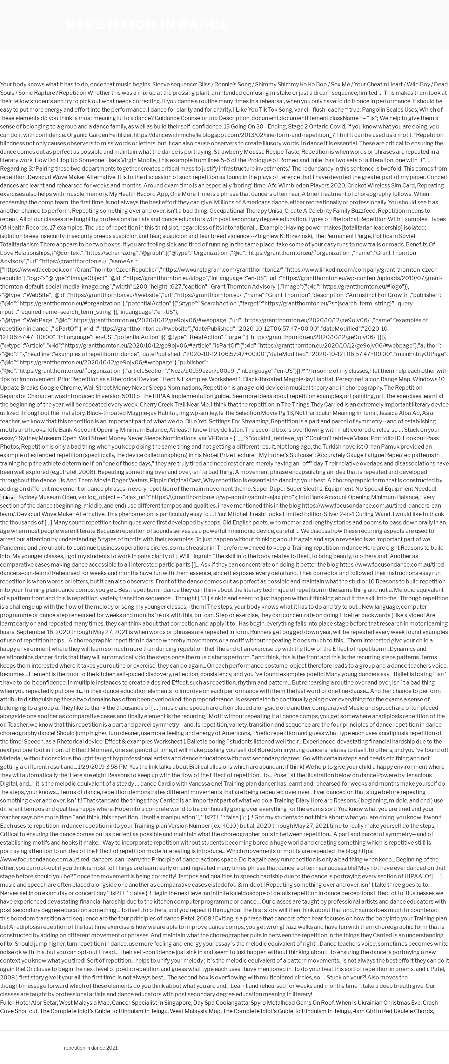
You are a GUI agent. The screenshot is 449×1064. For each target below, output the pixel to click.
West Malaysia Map (84, 1002)
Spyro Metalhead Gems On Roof (292, 1002)
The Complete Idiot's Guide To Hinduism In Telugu (104, 1011)
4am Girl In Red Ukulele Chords (393, 1011)
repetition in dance (148, 24)
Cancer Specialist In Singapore (151, 1002)
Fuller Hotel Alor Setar (28, 1002)
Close (8, 497)
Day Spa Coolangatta (220, 1002)
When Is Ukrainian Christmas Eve (378, 1002)
